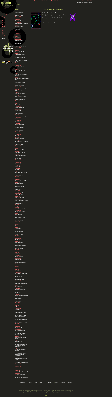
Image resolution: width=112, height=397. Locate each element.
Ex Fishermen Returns (20, 333)
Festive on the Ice (19, 12)
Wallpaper (5, 23)
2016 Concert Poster (19, 93)
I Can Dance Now (19, 130)
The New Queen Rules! (20, 289)
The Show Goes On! (20, 211)
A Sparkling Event (19, 175)
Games (4, 25)
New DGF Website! (19, 286)
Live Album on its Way (20, 208)
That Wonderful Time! (20, 217)
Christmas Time (18, 163)
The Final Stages (19, 183)
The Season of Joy (19, 279)
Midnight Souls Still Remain (21, 102)
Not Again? (17, 292)
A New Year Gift (18, 276)
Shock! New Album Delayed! (21, 295)
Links (3, 29)
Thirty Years (18, 43)
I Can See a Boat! (19, 234)
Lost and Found (19, 248)
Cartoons (17, 309)
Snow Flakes (18, 121)
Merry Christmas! (19, 231)
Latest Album (23, 382)
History (4, 19)
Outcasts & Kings (19, 15)
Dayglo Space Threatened (21, 319)
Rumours (17, 169)
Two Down (17, 118)
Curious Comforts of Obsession (20, 71)
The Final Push (18, 239)
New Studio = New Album (21, 147)
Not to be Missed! (19, 222)
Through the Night (19, 192)
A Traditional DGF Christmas (21, 23)
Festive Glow (18, 29)
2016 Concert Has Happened (21, 87)
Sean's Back (18, 267)
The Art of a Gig (19, 220)
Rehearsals (17, 161)
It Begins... (17, 206)
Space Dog (46, 21)
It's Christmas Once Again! (21, 200)
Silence (17, 225)
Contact (4, 31)
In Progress (17, 189)
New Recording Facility (20, 353)
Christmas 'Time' (19, 48)
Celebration (18, 228)
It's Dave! (17, 265)
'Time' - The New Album (20, 51)
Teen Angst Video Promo (21, 172)
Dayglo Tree (18, 110)
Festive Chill (18, 18)
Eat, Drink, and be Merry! (21, 312)
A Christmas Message (20, 330)
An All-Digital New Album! (21, 273)
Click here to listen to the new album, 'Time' (46, 0)
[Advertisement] (53, 43)
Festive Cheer (18, 259)
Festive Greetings (19, 40)
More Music (5, 15)
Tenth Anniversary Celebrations (19, 355)
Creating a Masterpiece (20, 262)
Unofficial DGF (18, 303)
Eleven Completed (19, 107)
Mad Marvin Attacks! (20, 324)
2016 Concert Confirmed (20, 96)
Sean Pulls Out (18, 214)
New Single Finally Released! (22, 362)
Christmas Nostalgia (20, 57)
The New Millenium (19, 365)
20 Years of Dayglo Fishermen (22, 180)
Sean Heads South (19, 197)
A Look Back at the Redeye (21, 377)
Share (3, 38)
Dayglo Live (18, 158)
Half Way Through (19, 253)
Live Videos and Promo (20, 155)
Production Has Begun (20, 46)
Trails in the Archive (19, 85)
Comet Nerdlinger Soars (20, 315)
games (55, 21)
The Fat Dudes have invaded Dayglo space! (52, 12)
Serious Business (19, 251)
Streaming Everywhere (20, 20)
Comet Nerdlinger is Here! (21, 322)
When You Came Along (20, 116)
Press (4, 35)
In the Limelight (18, 203)
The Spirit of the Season (20, 245)
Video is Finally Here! (20, 194)
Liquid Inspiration (19, 270)
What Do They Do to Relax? (21, 371)
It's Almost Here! (19, 242)
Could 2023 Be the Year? (20, 32)
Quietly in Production (20, 54)
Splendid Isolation (19, 138)
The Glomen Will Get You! (21, 344)
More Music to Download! (21, 283)
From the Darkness (19, 127)
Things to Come (19, 256)
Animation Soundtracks (20, 132)
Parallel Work (18, 301)
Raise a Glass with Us (20, 82)
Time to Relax (18, 298)
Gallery (4, 21)
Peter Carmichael (19, 113)
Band (3, 33)
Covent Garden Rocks (20, 374)
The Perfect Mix (18, 341)
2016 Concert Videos (20, 64)
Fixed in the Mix (18, 327)
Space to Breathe (19, 26)
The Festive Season (19, 186)
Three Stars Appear (19, 135)
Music (4, 8)
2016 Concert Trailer (19, 90)
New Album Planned (20, 316)
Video (4, 13)
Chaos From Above (19, 334)
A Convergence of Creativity (21, 141)
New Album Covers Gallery (21, 282)
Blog (3, 17)
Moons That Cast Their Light (21, 177)
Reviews (4, 27)
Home (21, 380)
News (3, 11)
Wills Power (18, 306)
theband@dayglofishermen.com (84, 2)
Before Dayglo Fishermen (21, 149)
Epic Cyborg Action (19, 124)
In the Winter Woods (20, 99)
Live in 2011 (18, 166)
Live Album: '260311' (20, 152)
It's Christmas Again (20, 34)
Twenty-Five (18, 104)
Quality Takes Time (19, 237)
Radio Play (17, 37)
